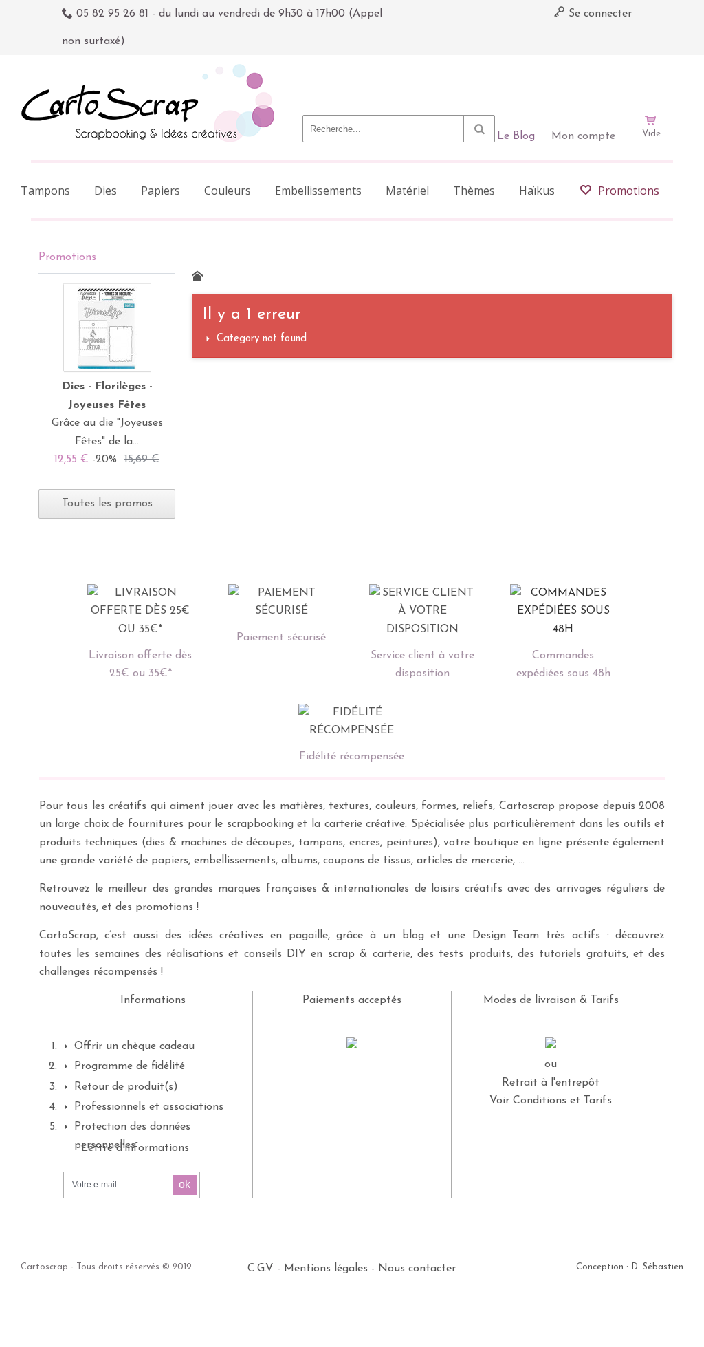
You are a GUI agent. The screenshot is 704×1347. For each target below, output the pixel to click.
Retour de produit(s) (126, 1086)
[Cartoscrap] (152, 69)
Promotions (67, 257)
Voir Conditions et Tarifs (551, 1100)
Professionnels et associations (148, 1106)
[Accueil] (197, 275)
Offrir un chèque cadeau (134, 1046)
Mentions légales (326, 1268)
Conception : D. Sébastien (629, 1266)
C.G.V (261, 1268)
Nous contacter (417, 1268)
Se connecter (598, 13)
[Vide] (651, 81)
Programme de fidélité (129, 1066)
